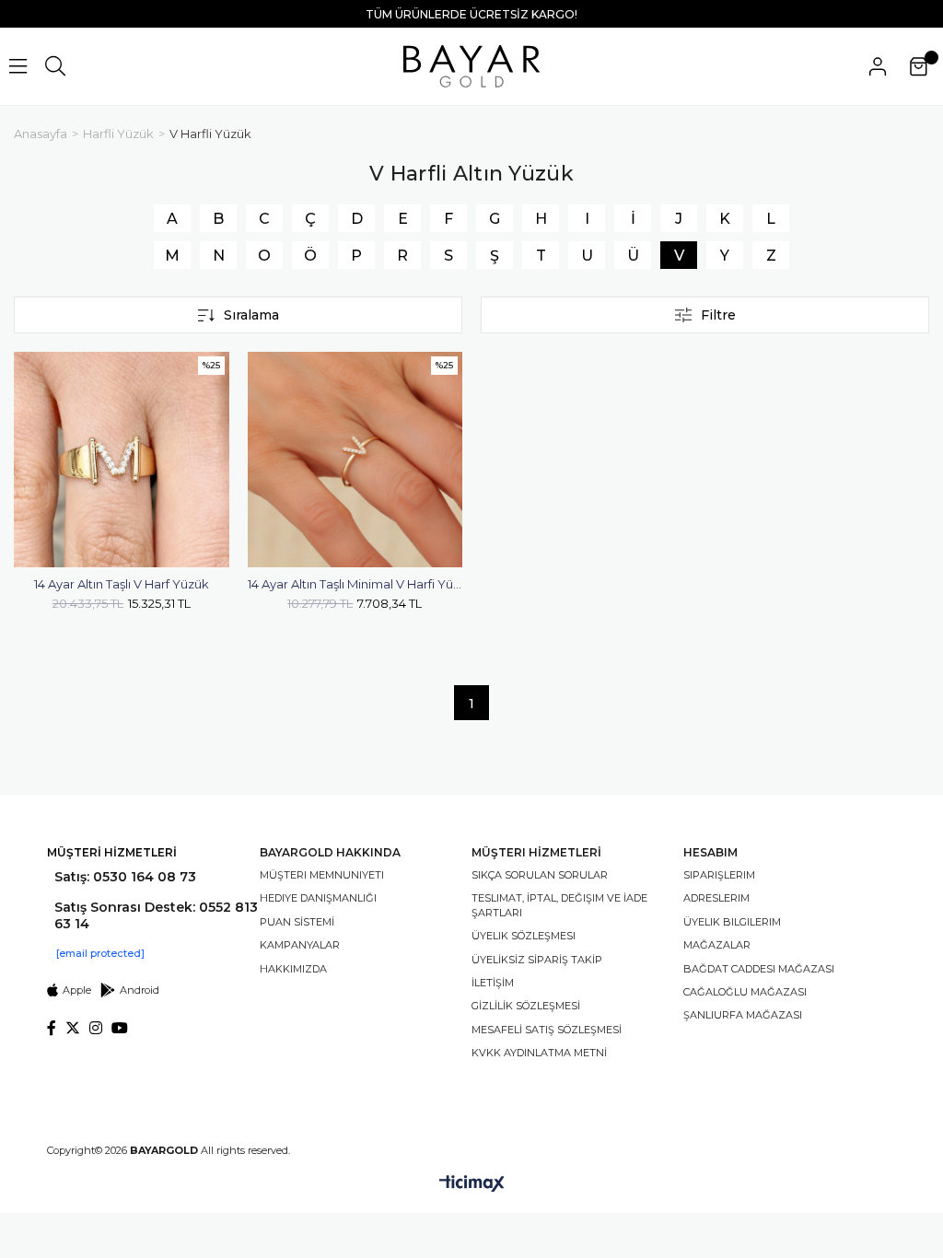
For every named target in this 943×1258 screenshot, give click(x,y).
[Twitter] (72, 1027)
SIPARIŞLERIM (719, 874)
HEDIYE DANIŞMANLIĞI (318, 897)
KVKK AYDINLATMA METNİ (539, 1052)
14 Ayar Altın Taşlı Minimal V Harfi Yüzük (355, 584)
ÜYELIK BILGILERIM (732, 921)
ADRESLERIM (716, 897)
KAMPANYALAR (300, 944)
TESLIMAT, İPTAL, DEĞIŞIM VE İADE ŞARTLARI (559, 904)
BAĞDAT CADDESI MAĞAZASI (758, 968)
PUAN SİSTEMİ (297, 921)
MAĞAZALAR (717, 944)
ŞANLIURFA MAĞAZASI (742, 1014)
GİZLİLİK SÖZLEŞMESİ (526, 1005)
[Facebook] (51, 1027)
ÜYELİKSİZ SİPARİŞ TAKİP (537, 959)
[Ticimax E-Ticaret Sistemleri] (472, 1184)
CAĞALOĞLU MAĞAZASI (745, 991)
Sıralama (251, 315)
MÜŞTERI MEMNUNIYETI (322, 874)
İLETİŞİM (493, 982)
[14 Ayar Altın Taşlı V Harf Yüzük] (121, 459)
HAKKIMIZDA (293, 968)
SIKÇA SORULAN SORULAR (540, 874)
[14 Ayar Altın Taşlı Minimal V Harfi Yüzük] (355, 459)
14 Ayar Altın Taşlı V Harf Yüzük (121, 584)
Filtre (718, 315)
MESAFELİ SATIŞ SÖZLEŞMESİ (547, 1029)
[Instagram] (95, 1027)
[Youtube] (119, 1027)
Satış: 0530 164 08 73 (125, 876)
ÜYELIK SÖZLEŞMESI (524, 935)
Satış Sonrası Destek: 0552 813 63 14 (156, 915)
